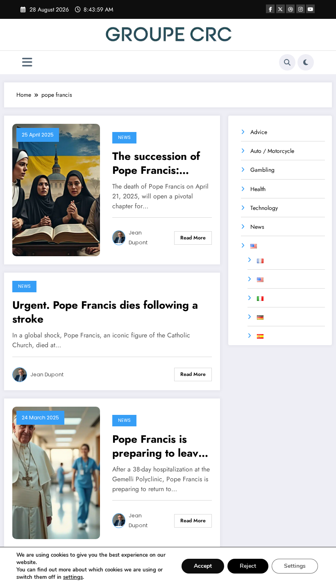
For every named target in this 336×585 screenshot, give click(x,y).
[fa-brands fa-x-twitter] (280, 9)
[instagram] (300, 9)
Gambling (262, 170)
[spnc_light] (305, 62)
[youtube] (310, 9)
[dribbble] (290, 9)
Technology (264, 208)
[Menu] (27, 62)
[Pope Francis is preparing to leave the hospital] (56, 472)
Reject (248, 566)
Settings (295, 566)
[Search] (287, 62)
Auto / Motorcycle (272, 151)
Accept (203, 566)
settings (73, 577)
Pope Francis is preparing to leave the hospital (158, 446)
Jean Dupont (138, 237)
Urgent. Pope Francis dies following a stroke (105, 312)
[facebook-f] (270, 9)
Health (258, 189)
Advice (258, 132)
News (124, 137)
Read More (193, 237)
